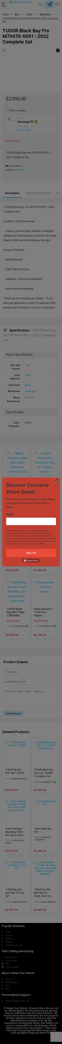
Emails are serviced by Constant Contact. (28, 543)
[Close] (57, 480)
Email (9, 514)
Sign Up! (31, 552)
